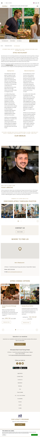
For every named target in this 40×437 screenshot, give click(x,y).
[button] (20, 249)
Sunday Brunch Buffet (27, 306)
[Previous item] (2, 221)
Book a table (33, 40)
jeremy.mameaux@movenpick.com (15, 271)
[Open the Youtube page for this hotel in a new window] (23, 363)
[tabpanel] (20, 23)
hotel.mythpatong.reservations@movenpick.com (21, 355)
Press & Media (20, 392)
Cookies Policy (20, 376)
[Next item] (38, 221)
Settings (4, 434)
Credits (20, 408)
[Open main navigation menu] (37, 6)
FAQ (20, 389)
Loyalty (20, 405)
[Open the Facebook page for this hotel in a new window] (17, 363)
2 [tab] (20, 221)
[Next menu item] (39, 41)
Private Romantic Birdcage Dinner (9, 307)
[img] (5, 6)
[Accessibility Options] (2, 3)
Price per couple (9, 318)
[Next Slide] (39, 23)
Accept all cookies (34, 434)
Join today (20, 424)
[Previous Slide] (0, 23)
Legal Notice (19, 373)
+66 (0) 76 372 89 (11, 269)
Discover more (6, 322)
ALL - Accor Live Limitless (20, 395)
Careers (20, 401)
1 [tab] (18, 221)
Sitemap (20, 386)
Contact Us (20, 379)
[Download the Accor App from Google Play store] (16, 368)
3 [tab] (21, 221)
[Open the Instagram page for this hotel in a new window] (20, 363)
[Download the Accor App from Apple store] (23, 368)
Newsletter (20, 382)
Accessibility (20, 398)
